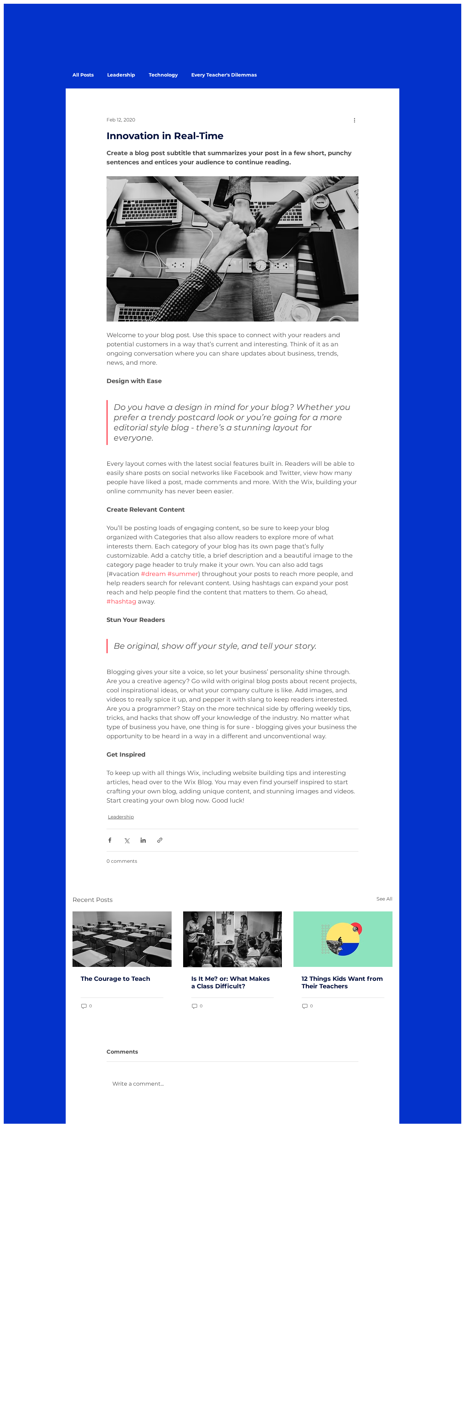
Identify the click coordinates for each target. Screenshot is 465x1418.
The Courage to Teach (115, 979)
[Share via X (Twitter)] (126, 840)
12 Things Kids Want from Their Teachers (342, 982)
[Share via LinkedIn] (143, 840)
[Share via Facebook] (110, 840)
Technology (163, 75)
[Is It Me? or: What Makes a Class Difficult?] (232, 939)
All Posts (83, 75)
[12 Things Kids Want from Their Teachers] (342, 939)
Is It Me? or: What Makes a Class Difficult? (230, 982)
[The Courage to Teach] (122, 939)
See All (384, 899)
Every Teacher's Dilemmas (224, 75)
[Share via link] (160, 840)
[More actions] (354, 120)
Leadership (121, 75)
